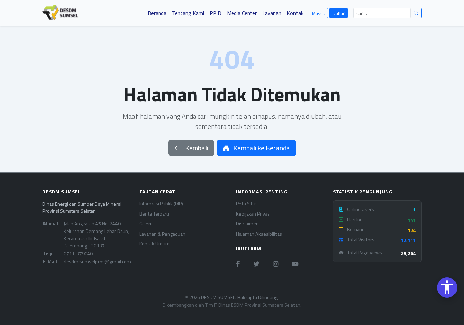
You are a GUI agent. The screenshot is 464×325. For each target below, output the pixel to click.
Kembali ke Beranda (261, 147)
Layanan (271, 13)
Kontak (295, 13)
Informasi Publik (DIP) (161, 203)
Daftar (339, 13)
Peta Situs (247, 203)
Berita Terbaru (154, 214)
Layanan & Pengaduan (162, 234)
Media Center (242, 13)
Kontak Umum (154, 243)
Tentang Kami (188, 13)
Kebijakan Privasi (253, 214)
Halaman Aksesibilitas (259, 234)
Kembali (196, 147)
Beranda (157, 13)
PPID (215, 13)
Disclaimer (247, 223)
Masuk (318, 13)
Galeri (145, 223)
